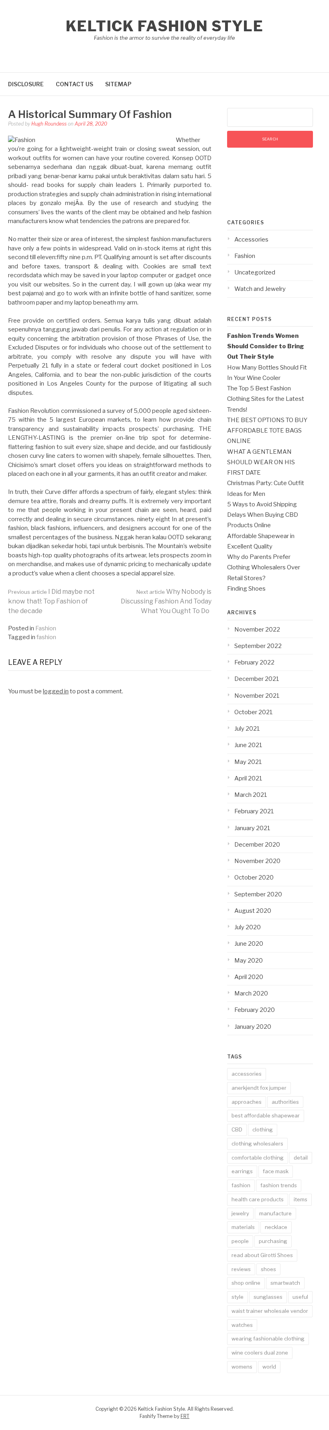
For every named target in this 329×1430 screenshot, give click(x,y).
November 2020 (257, 861)
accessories (247, 1073)
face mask (275, 1171)
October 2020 (254, 877)
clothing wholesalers (257, 1143)
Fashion (45, 628)
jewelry (240, 1213)
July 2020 (247, 927)
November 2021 (257, 695)
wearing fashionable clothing (268, 1338)
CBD (237, 1129)
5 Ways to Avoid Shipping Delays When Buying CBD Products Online (262, 515)
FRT (185, 1416)
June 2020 (248, 943)
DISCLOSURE (26, 84)
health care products (258, 1199)
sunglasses (268, 1297)
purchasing (273, 1241)
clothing (262, 1129)
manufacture (275, 1213)
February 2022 (254, 662)
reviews (241, 1269)
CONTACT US (74, 84)
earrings (242, 1171)
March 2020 (251, 993)
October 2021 (253, 712)
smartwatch (285, 1283)
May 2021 (248, 762)
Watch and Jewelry (260, 288)
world (269, 1366)
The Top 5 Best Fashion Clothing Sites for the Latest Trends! (265, 399)
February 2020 (254, 1010)
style (238, 1297)
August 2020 (252, 910)
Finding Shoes (246, 588)
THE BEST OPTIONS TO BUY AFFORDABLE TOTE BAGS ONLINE (267, 430)
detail (301, 1157)
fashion (46, 637)
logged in (56, 691)
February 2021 (254, 811)
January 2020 (252, 1026)
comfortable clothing (258, 1157)
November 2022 (257, 629)
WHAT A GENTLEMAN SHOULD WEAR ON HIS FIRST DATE (261, 462)
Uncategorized (254, 272)
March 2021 (250, 794)
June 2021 (248, 745)
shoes (268, 1269)
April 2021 (248, 778)
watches (242, 1325)
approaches (247, 1102)
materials (243, 1227)
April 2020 (248, 977)
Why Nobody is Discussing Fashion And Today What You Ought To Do (166, 601)
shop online (246, 1283)
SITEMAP (118, 84)
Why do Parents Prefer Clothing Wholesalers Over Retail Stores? (263, 567)
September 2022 (258, 646)
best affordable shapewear (266, 1115)
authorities (285, 1102)
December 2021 (256, 678)
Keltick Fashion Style (165, 26)
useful (300, 1297)
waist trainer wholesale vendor (270, 1311)
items (300, 1199)
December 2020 (257, 844)
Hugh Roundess (49, 124)
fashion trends (278, 1185)
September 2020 (258, 894)
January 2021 (252, 828)
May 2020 (248, 960)
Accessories (251, 239)
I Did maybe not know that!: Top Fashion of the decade (51, 601)
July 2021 (247, 728)
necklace (276, 1227)
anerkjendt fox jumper (259, 1088)
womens (242, 1366)
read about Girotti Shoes (262, 1255)
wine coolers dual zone (260, 1352)
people (240, 1241)
